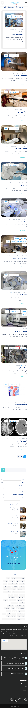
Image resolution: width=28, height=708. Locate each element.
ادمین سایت (11, 29)
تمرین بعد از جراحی (13, 584)
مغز (14, 613)
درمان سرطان (7, 589)
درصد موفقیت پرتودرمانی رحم (20, 75)
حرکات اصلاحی (21, 589)
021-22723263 (11, 668)
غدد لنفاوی (21, 611)
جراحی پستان (7, 586)
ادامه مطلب (19, 45)
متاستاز (8, 611)
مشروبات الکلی (21, 613)
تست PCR (22, 584)
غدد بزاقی (7, 608)
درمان (14, 589)
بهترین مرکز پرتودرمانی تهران (20, 258)
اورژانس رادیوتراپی (20, 581)
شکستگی (22, 603)
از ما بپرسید (14, 578)
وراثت (9, 613)
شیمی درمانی (14, 603)
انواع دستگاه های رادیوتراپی (20, 148)
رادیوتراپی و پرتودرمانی (17, 16)
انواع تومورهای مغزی (22, 441)
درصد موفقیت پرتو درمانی (21, 295)
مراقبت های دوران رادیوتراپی (16, 34)
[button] (26, 3)
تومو (5, 584)
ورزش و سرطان (21, 616)
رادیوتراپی (22, 594)
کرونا (8, 241)
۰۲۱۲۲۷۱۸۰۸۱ (13, 564)
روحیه (16, 594)
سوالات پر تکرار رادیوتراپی (21, 404)
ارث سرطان (22, 578)
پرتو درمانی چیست (22, 185)
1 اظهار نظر (19, 32)
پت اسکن (21, 488)
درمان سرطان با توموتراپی (21, 331)
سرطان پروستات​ (12, 597)
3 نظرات (9, 182)
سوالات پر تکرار (12, 600)
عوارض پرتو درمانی (22, 112)
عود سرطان (10, 605)
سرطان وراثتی (21, 597)
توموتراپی (17, 238)
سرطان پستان (21, 600)
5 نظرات (9, 292)
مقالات (9, 16)
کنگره (5, 619)
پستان (13, 616)
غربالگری (14, 611)
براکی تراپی (23, 238)
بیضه (6, 581)
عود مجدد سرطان (20, 608)
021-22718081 (10, 663)
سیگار (5, 600)
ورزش (4, 613)
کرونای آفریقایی (21, 619)
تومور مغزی (15, 586)
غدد (13, 608)
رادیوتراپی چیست (22, 222)
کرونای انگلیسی (12, 619)
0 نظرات (7, 73)
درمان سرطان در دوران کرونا (18, 592)
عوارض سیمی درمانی (20, 605)
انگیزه (8, 578)
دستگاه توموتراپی (22, 368)
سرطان (13, 241)
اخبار (23, 480)
